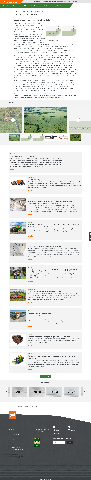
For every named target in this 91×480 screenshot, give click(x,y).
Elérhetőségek (60, 1)
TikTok (72, 427)
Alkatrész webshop (37, 1)
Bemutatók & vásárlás (45, 5)
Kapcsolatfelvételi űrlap (40, 427)
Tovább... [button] (12, 169)
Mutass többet (45, 376)
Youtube (58, 433)
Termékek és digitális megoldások (14, 5)
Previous (13, 120)
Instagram (58, 430)
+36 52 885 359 (16, 434)
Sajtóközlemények (41, 11)
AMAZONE (16, 11)
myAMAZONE (67, 1)
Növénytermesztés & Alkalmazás (31, 5)
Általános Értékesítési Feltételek (16, 449)
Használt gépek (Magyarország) (49, 1)
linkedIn (73, 430)
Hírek (4, 5)
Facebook (58, 427)
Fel (86, 417)
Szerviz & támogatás (57, 5)
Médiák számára (32, 11)
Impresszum (12, 444)
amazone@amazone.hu (17, 439)
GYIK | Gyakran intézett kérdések (42, 429)
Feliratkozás (70, 442)
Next (78, 120)
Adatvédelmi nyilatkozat (15, 447)
